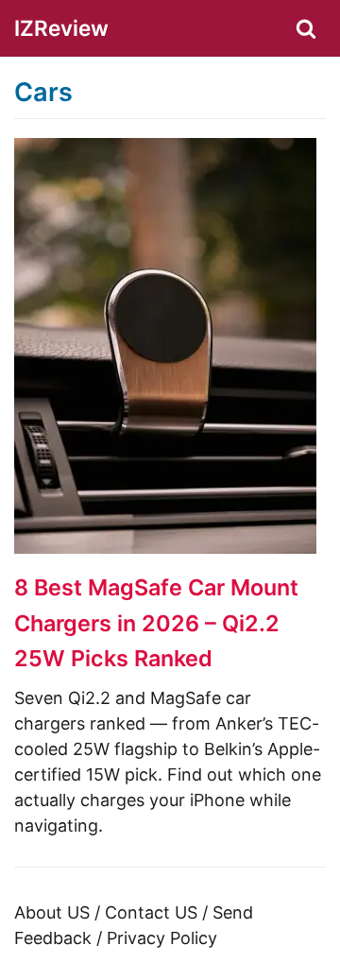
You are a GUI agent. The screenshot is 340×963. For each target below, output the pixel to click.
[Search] (306, 28)
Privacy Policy (162, 938)
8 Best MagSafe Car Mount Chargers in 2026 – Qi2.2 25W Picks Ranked (156, 623)
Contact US (151, 912)
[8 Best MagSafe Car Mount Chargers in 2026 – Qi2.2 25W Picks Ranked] (165, 548)
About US (52, 912)
